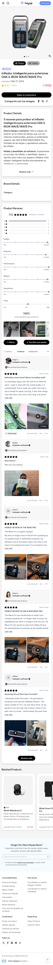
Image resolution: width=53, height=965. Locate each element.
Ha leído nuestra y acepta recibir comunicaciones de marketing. (25, 863)
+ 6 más (43, 426)
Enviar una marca (9, 921)
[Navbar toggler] (3, 3)
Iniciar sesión (45, 3)
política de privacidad (25, 862)
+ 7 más (43, 577)
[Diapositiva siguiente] (47, 329)
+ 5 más (43, 660)
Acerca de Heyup (9, 882)
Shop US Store (34, 921)
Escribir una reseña (39, 343)
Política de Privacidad (11, 932)
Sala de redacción (9, 901)
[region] (26, 329)
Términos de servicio (10, 928)
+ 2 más (41, 743)
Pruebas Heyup (8, 886)
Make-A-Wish (7, 890)
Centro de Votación (10, 893)
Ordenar (21, 351)
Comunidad (7, 897)
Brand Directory (8, 905)
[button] (9, 85)
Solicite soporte (8, 925)
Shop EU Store (34, 925)
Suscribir (48, 856)
